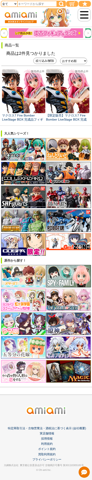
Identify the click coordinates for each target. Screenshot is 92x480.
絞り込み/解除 (45, 60)
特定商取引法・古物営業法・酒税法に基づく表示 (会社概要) (47, 428)
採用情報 (47, 438)
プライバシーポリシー (46, 459)
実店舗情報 (47, 433)
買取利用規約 (47, 454)
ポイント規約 (47, 449)
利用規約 (47, 443)
